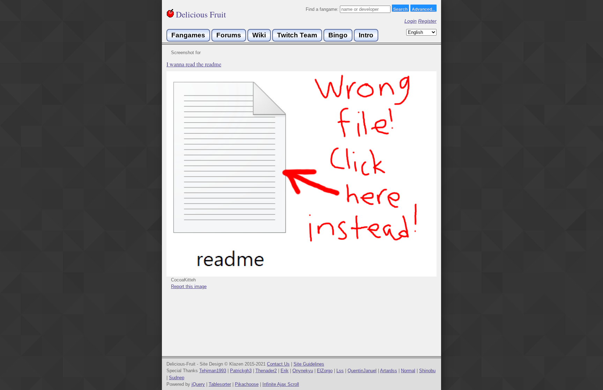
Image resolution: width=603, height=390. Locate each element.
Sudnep (176, 377)
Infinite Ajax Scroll (280, 384)
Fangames (188, 35)
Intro (366, 35)
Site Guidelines (308, 364)
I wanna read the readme (193, 64)
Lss (340, 370)
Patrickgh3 (241, 370)
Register (427, 21)
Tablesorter (220, 384)
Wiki (259, 35)
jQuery (198, 384)
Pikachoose (247, 384)
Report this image (189, 286)
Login (410, 21)
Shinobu (427, 370)
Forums (228, 35)
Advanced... (423, 9)
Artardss (388, 370)
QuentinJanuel (362, 370)
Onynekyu (302, 370)
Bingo (338, 35)
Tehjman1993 (212, 370)
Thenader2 (266, 370)
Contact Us (278, 364)
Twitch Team (297, 35)
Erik (285, 370)
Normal (408, 370)
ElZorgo (325, 370)
